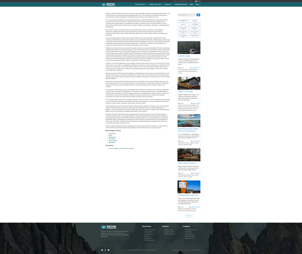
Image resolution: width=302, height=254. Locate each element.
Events (175, 1)
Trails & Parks (183, 35)
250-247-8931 (196, 173)
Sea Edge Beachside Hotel (188, 195)
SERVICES (168, 4)
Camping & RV (195, 28)
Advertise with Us (182, 1)
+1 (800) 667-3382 (195, 207)
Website (182, 67)
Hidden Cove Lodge (185, 91)
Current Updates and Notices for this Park (121, 148)
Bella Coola (112, 137)
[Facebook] (102, 250)
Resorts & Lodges (183, 52)
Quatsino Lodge (184, 56)
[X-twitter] (105, 250)
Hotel (180, 191)
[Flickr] (108, 250)
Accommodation (183, 20)
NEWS (191, 4)
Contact (191, 1)
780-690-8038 (196, 141)
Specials (183, 24)
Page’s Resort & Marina (187, 163)
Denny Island (113, 140)
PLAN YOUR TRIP (140, 4)
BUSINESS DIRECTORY (181, 4)
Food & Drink (183, 28)
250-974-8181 (196, 103)
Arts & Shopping (195, 31)
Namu (110, 135)
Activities (194, 20)
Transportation (195, 35)
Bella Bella (112, 142)
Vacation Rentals (183, 125)
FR (198, 1)
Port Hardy (112, 139)
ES (199, 1)
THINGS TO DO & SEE (155, 4)
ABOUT (197, 4)
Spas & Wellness (183, 31)
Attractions (195, 24)
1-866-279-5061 (196, 67)
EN (196, 1)
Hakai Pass (112, 133)
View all (189, 215)
